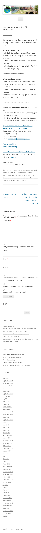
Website (5, 267)
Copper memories (9, 326)
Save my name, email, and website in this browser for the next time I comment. (20, 279)
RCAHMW (27, 175)
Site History (11, 360)
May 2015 (6, 459)
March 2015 (6, 464)
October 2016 (7, 417)
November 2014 (8, 474)
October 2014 (7, 477)
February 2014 (7, 498)
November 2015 (8, 443)
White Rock (13, 180)
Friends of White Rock (10, 173)
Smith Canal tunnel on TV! (11, 336)
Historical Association (25, 173)
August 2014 (7, 482)
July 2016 (5, 422)
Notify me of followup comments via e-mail (18, 247)
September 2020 (8, 381)
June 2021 (6, 378)
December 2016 (8, 412)
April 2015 (6, 461)
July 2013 (5, 516)
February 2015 (7, 467)
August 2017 (7, 396)
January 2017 (7, 409)
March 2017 (6, 404)
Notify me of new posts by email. (14, 292)
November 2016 (8, 414)
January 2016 (7, 438)
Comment (7, 221)
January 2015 (7, 469)
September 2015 (8, 448)
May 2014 (6, 490)
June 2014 (6, 487)
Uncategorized (24, 170)
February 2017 (7, 407)
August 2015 (7, 451)
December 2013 (8, 503)
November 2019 (8, 383)
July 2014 (5, 485)
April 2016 (6, 430)
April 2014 (6, 493)
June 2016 (6, 425)
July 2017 (5, 399)
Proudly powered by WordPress (13, 529)
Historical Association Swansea (13, 175)
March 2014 (6, 495)
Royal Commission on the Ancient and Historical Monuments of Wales (20, 177)
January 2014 (7, 500)
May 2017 (6, 401)
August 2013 (7, 513)
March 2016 (6, 433)
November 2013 (8, 506)
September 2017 (8, 394)
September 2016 (8, 420)
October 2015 (7, 446)
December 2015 (8, 441)
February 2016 (7, 435)
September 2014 (8, 480)
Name (5, 250)
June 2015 (6, 456)
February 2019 (7, 386)
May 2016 (6, 428)
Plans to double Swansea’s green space (16, 334)
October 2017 (7, 391)
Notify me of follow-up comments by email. (18, 286)
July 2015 (5, 454)
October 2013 (7, 508)
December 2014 (8, 472)
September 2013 (8, 511)
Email (5, 259)
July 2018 (5, 388)
